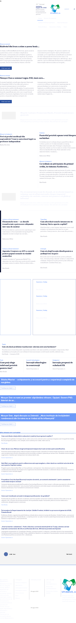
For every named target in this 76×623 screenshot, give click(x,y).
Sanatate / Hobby (41, 282)
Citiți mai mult (5, 68)
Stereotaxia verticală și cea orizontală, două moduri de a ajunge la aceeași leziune (53, 285)
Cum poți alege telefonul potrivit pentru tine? (8, 365)
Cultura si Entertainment (10, 219)
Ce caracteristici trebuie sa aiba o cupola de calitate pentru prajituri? (15, 309)
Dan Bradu (42, 182)
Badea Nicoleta (5, 145)
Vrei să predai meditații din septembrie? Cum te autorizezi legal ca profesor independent (18, 139)
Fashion (42, 133)
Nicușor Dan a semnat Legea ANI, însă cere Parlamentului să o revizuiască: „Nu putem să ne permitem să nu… (36, 601)
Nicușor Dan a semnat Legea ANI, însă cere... (22, 78)
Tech (4, 344)
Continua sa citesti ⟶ (7, 388)
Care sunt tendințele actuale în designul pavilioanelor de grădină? (25, 496)
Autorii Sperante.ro (32, 369)
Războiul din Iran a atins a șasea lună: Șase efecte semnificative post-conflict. (36, 586)
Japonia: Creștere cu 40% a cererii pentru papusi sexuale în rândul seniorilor (18, 253)
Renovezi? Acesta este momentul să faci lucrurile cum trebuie (14, 297)
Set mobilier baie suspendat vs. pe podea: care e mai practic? (15, 320)
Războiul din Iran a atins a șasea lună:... (19, 46)
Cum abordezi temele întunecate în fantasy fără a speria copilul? (56, 222)
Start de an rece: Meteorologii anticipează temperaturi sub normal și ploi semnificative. (33, 449)
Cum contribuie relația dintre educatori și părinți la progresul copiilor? (27, 436)
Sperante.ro (68, 599)
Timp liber (43, 219)
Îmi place (69, 554)
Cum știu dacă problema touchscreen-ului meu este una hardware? (29, 347)
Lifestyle (43, 249)
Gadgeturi (56, 360)
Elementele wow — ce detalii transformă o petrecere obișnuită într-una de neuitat (17, 224)
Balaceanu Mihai (44, 156)
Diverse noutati (5, 44)
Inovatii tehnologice (32, 360)
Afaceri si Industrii (6, 134)
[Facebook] (74, 9)
